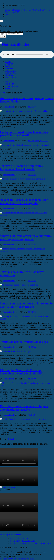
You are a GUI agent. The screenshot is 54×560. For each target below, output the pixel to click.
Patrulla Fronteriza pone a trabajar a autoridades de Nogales (24, 408)
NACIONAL (10, 71)
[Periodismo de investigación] (14, 44)
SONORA (9, 68)
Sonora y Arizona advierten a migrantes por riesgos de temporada (25, 237)
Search (7, 14)
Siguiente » (14, 439)
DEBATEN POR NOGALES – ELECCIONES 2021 (31, 543)
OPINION (9, 64)
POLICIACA (10, 77)
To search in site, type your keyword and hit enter (19, 31)
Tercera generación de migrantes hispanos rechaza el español (21, 167)
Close (3, 36)
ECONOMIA (10, 84)
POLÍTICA (9, 82)
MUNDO (9, 75)
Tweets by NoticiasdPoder (10, 534)
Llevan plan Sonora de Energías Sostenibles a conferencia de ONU (21, 371)
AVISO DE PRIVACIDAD (21, 539)
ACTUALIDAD (12, 86)
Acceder (3, 559)
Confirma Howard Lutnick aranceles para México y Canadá (24, 133)
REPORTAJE (10, 73)
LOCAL (8, 66)
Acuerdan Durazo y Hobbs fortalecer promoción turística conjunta (24, 201)
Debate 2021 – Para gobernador (22, 541)
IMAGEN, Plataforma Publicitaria (21, 559)
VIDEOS (9, 88)
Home (2, 93)
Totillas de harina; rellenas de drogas (24, 341)
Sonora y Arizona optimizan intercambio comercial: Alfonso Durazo (26, 305)
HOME (8, 62)
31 (8, 439)
